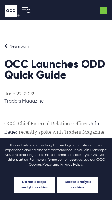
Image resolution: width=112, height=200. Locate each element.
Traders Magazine (24, 101)
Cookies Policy (40, 164)
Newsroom (19, 47)
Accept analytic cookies (78, 184)
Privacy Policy (71, 164)
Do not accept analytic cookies (34, 184)
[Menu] (24, 10)
